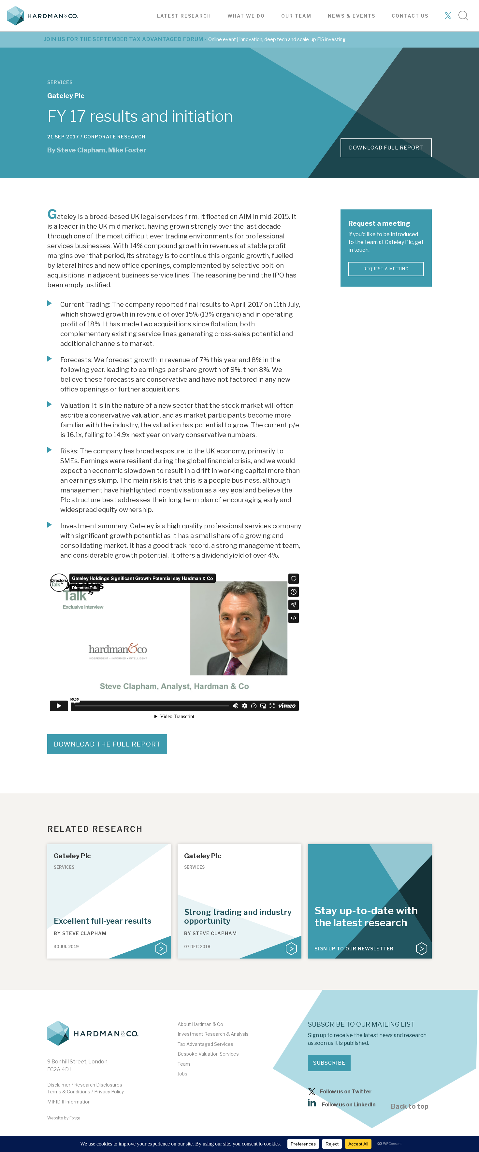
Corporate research (114, 136)
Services (60, 82)
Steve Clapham (81, 150)
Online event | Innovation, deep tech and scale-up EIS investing (276, 39)
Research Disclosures (98, 1085)
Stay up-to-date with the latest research (366, 916)
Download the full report (107, 744)
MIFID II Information (69, 1101)
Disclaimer (58, 1085)
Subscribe (329, 1063)
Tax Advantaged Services (205, 1044)
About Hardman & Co (200, 1024)
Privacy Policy (109, 1091)
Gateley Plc (65, 96)
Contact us (410, 16)
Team (184, 1064)
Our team (296, 16)
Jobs (182, 1073)
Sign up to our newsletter (354, 948)
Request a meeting (386, 268)
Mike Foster (127, 150)
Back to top (409, 1106)
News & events (351, 16)
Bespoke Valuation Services (208, 1054)
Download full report (386, 148)
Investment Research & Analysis (213, 1034)
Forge (74, 1118)
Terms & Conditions (68, 1091)
